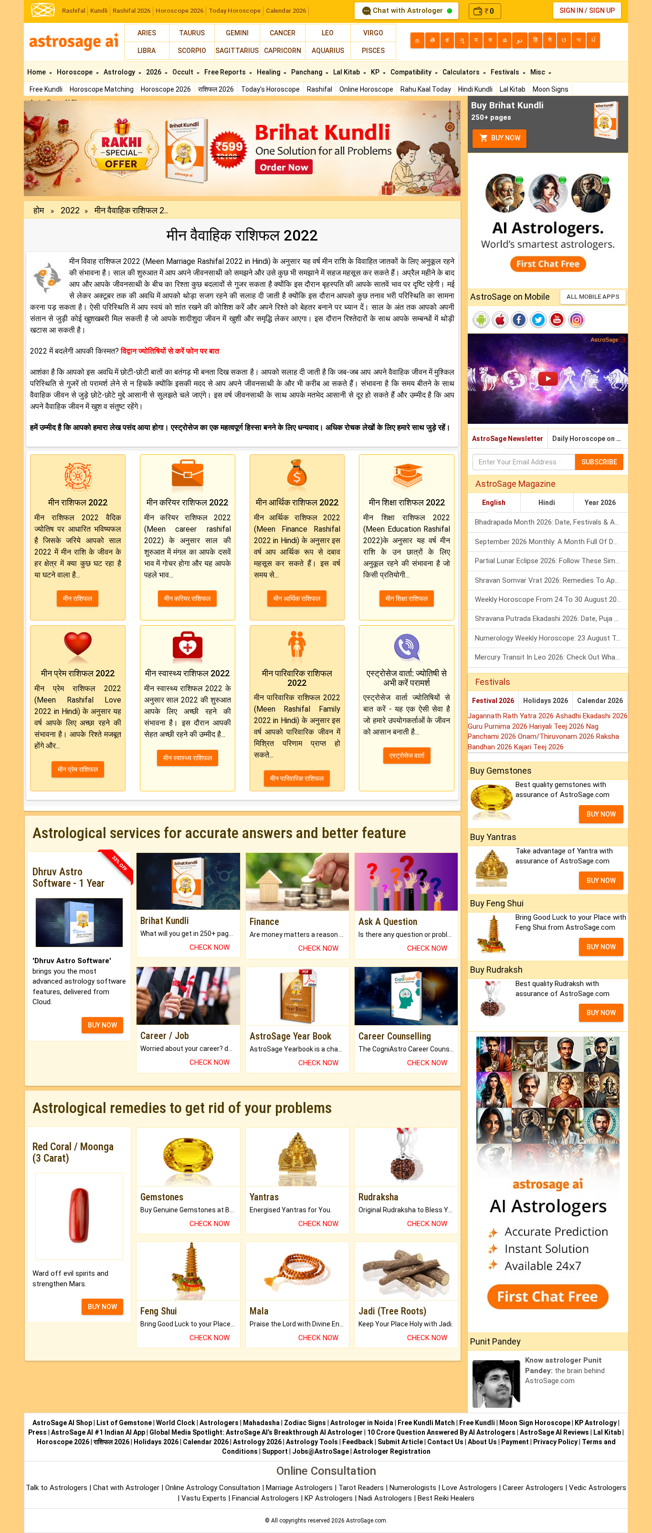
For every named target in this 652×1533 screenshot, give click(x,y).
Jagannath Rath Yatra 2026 (512, 716)
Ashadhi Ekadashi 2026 (592, 716)
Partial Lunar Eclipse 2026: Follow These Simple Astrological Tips (551, 560)
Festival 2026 (493, 700)
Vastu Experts (203, 1498)
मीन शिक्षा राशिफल (407, 598)
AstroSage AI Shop (62, 1423)
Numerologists (413, 1487)
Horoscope (75, 72)
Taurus (192, 33)
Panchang (307, 72)
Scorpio (192, 50)
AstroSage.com (366, 1520)
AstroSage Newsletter (507, 438)
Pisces (373, 50)
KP (376, 72)
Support (275, 1451)
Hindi (546, 502)
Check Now (209, 947)
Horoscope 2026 (179, 10)
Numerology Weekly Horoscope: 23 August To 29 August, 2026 (551, 638)
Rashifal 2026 (131, 10)
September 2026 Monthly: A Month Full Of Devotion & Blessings (551, 541)
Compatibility (411, 72)
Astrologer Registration (392, 1451)
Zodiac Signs (305, 1423)
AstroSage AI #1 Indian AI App (98, 1432)
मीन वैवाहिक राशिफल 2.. (131, 210)
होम (38, 210)
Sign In (571, 10)
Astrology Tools (312, 1442)
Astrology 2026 (257, 1442)
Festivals (506, 72)
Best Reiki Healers (446, 1498)
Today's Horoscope (270, 89)
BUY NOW (102, 1025)
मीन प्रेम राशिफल (78, 769)
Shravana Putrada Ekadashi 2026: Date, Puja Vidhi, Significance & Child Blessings (551, 618)
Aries (146, 33)
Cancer (282, 33)
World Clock (175, 1423)
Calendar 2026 (286, 10)
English (493, 502)
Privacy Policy (555, 1442)
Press (37, 1432)
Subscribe (599, 462)
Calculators (461, 72)
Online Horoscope (366, 89)
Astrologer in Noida (361, 1423)
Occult (183, 72)
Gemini (237, 33)
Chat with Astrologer (408, 10)
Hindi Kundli (475, 89)
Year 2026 (600, 502)
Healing (269, 72)
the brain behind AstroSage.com (565, 1370)
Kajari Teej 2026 (539, 747)
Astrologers (219, 1423)
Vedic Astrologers (597, 1487)
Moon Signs (550, 89)
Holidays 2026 (545, 700)
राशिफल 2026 (216, 89)
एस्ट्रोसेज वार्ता (406, 755)
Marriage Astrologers (300, 1487)
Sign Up (602, 10)
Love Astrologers (469, 1487)
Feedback (357, 1442)
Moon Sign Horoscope (534, 1423)
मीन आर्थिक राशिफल (296, 598)
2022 (70, 210)
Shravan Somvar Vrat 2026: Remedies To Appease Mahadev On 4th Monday (551, 580)
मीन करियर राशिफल (187, 598)
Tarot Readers (362, 1487)
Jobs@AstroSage (320, 1451)
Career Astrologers (533, 1487)
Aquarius (328, 50)
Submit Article (400, 1442)
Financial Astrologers (265, 1498)
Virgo (373, 33)
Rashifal (73, 10)
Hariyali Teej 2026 (557, 726)
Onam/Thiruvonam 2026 (557, 736)
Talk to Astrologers (56, 1487)
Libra (146, 50)
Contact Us (445, 1442)
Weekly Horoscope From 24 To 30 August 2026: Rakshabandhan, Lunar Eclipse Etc (551, 599)
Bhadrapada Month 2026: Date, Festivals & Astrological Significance (551, 522)
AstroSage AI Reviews (554, 1432)
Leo (328, 33)
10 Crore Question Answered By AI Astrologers (441, 1432)
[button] (56, 148)
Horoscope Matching (102, 89)
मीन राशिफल (77, 598)
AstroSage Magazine (515, 484)
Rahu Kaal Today (425, 89)
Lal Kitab (513, 89)
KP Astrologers (330, 1498)
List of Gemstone (124, 1423)
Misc (538, 72)
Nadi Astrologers (385, 1498)
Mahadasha (261, 1423)
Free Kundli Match (426, 1423)
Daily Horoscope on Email (590, 438)
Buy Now (505, 138)
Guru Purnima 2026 (498, 726)
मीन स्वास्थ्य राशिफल (187, 758)
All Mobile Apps (593, 296)
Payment (515, 1442)
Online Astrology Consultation (213, 1487)
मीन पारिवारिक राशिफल (297, 778)
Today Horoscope (235, 10)
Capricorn (282, 50)
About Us (482, 1442)
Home (37, 72)
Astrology (120, 72)
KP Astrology (596, 1423)
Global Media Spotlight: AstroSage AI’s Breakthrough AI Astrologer (256, 1432)
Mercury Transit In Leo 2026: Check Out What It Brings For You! (551, 657)
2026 (154, 72)
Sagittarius (237, 50)
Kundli (98, 10)
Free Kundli (46, 89)
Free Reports (225, 72)
